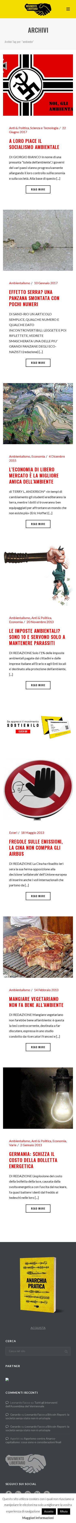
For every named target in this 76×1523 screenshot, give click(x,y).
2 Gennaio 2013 (31, 1145)
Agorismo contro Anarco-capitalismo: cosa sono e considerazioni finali (33, 1440)
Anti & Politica (19, 128)
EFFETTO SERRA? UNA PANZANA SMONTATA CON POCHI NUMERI (34, 298)
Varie (12, 1145)
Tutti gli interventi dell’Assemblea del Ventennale (31, 1404)
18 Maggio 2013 (32, 832)
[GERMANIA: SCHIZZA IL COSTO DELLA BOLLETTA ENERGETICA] (38, 1098)
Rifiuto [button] (64, 1511)
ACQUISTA (38, 1328)
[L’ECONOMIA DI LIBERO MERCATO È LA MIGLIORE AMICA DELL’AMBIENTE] (38, 413)
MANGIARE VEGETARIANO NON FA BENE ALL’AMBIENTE (36, 1001)
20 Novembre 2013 (40, 622)
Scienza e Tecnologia (44, 128)
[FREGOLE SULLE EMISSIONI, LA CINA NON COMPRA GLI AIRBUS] (38, 789)
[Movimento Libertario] (38, 9)
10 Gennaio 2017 (46, 283)
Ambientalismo (19, 283)
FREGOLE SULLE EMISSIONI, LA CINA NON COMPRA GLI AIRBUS (36, 847)
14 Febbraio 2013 (46, 990)
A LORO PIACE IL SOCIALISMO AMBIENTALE (34, 143)
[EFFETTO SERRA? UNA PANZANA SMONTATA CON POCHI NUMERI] (38, 240)
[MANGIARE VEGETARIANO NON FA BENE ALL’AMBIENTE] (38, 946)
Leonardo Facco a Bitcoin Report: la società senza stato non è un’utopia (37, 1416)
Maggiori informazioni (38, 1518)
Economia (38, 456)
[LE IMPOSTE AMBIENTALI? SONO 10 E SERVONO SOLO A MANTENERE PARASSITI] (38, 574)
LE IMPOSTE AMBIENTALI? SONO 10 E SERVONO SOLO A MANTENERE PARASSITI (37, 636)
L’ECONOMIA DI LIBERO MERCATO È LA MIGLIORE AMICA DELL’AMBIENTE (34, 475)
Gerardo (15, 1414)
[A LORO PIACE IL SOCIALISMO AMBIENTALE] (38, 84)
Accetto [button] (49, 1511)
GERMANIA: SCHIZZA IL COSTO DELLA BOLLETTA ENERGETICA (33, 1160)
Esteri (13, 832)
